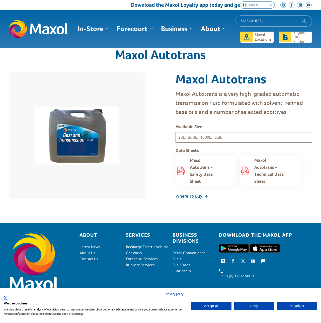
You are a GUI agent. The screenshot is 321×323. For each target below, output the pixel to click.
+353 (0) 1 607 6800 (236, 276)
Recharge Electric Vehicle (147, 247)
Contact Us (88, 259)
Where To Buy (189, 196)
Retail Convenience (189, 253)
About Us (87, 253)
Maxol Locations (263, 37)
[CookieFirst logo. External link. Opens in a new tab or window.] (6, 298)
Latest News (89, 247)
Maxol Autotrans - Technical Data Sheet (269, 171)
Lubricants (182, 271)
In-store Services (140, 265)
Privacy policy (175, 294)
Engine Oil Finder (299, 37)
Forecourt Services (142, 259)
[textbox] (265, 235)
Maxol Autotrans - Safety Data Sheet (201, 171)
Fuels (177, 259)
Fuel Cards (181, 265)
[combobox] (273, 21)
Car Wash (134, 253)
